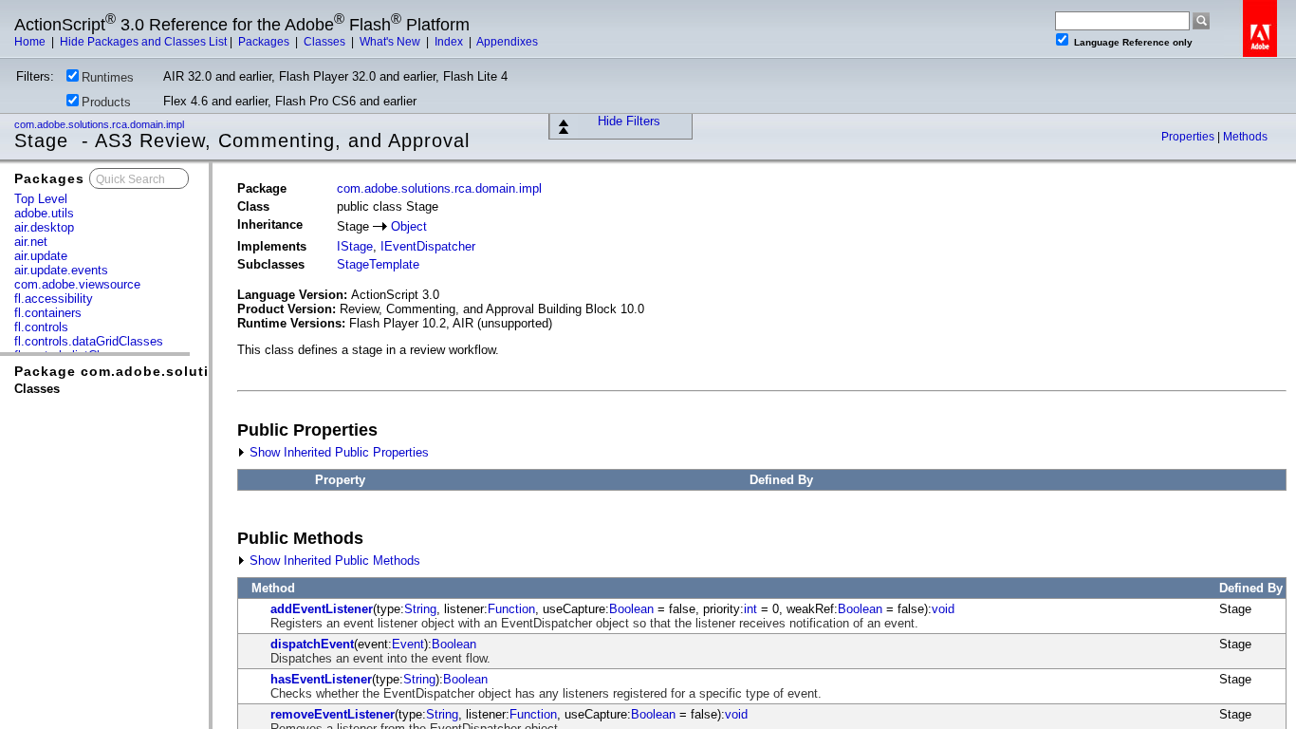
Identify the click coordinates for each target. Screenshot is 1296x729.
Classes (326, 41)
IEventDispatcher (427, 246)
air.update (40, 256)
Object (409, 226)
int (750, 609)
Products (106, 102)
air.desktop (44, 227)
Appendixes (507, 41)
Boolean (631, 609)
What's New (391, 41)
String (420, 609)
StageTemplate (378, 264)
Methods (1245, 136)
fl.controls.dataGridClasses (88, 341)
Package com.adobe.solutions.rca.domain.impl (186, 371)
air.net (30, 241)
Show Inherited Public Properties (337, 452)
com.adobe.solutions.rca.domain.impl (100, 124)
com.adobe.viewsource (77, 284)
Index (450, 41)
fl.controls (41, 327)
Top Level (40, 199)
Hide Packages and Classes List (143, 41)
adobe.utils (44, 213)
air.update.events (61, 270)
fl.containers (48, 313)
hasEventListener (321, 679)
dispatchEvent (312, 644)
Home (31, 41)
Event (408, 644)
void (943, 609)
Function (511, 609)
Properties (1189, 136)
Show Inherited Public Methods (333, 560)
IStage (355, 246)
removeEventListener (332, 714)
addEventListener (321, 609)
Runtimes (108, 77)
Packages (265, 41)
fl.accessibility (53, 298)
